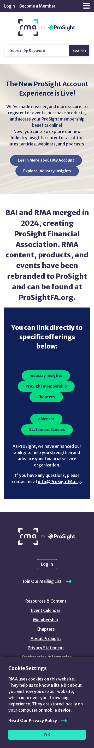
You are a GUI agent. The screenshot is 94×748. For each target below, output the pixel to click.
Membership (45, 619)
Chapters (46, 629)
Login (9, 6)
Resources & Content (45, 601)
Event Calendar (46, 610)
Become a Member (37, 6)
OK (47, 734)
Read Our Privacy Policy (32, 720)
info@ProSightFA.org (59, 481)
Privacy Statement (46, 647)
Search (79, 50)
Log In (47, 564)
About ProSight (46, 638)
